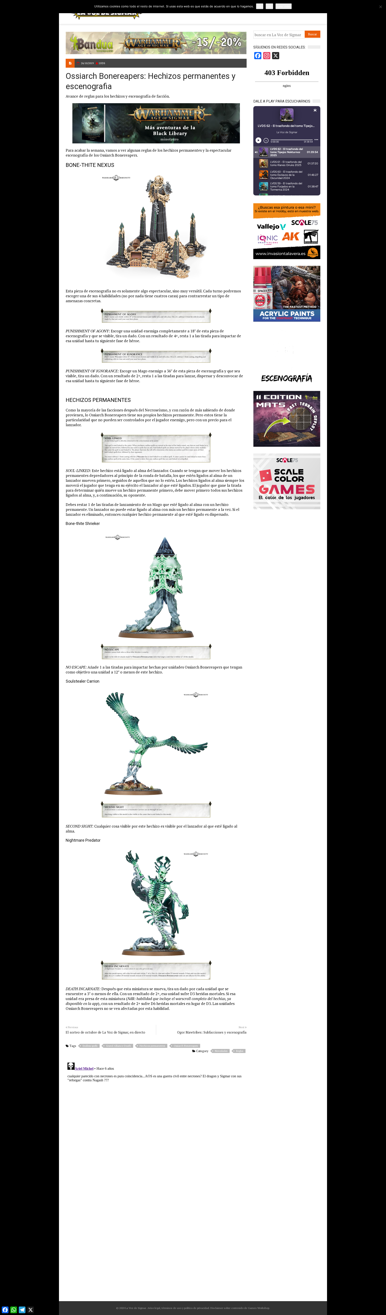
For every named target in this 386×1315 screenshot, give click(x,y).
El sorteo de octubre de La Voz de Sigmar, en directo (105, 1032)
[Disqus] (156, 1116)
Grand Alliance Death (118, 1045)
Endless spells (90, 1045)
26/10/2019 (87, 63)
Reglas (239, 1051)
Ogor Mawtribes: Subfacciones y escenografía (212, 1032)
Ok (260, 6)
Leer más (283, 6)
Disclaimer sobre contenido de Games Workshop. (240, 1308)
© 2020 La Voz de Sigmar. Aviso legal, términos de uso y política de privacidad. (163, 1308)
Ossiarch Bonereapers (186, 1045)
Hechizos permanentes (152, 1045)
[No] (380, 6)
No (269, 6)
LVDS (102, 63)
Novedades (221, 1051)
